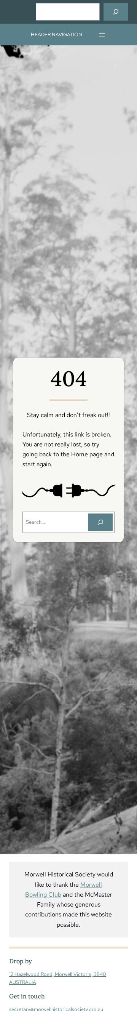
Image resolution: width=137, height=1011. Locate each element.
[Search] (116, 12)
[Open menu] (102, 34)
